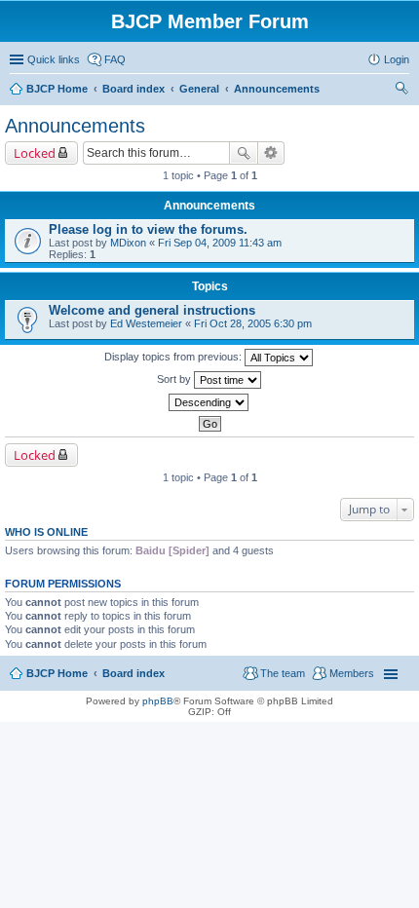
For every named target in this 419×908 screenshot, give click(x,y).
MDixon (128, 242)
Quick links (53, 59)
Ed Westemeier (146, 323)
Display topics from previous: (174, 356)
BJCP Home (57, 673)
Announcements (75, 125)
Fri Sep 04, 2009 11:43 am (220, 242)
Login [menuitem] (396, 59)
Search (243, 153)
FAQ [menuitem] (115, 59)
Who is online (46, 532)
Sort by (175, 379)
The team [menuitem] (282, 673)
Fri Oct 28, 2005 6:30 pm (253, 323)
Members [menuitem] (351, 673)
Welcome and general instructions (152, 310)
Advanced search (271, 153)
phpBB (157, 701)
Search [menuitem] (401, 90)
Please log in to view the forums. (148, 229)
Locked (35, 153)
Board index (133, 673)
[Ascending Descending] (209, 402)
